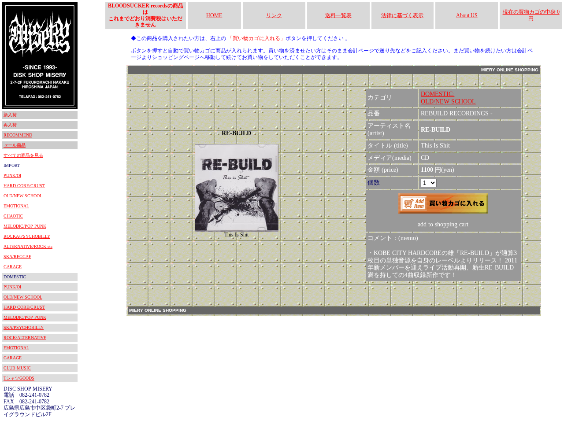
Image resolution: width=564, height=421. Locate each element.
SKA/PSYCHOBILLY (24, 327)
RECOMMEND (18, 135)
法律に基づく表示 (402, 15)
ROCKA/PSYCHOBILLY (27, 236)
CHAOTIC (13, 216)
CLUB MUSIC (17, 368)
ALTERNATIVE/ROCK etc (28, 246)
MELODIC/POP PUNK (25, 226)
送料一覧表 (338, 15)
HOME (214, 15)
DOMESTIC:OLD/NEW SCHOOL (448, 98)
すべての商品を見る (23, 155)
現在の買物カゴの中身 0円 (531, 15)
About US (467, 15)
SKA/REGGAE (17, 256)
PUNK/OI (12, 175)
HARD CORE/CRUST (24, 185)
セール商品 (15, 145)
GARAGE (13, 266)
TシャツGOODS (19, 378)
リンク (274, 15)
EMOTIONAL (16, 205)
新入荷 (10, 114)
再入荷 (10, 124)
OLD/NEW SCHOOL (23, 195)
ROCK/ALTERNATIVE (25, 337)
